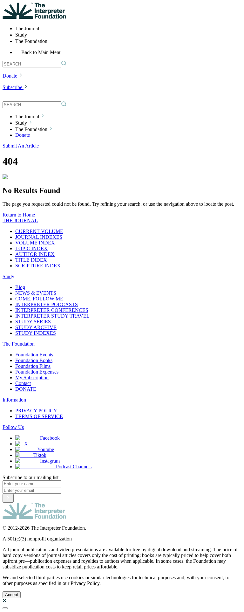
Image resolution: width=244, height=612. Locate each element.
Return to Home (19, 214)
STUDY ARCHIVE (36, 327)
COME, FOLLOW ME (39, 298)
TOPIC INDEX (31, 248)
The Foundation (19, 344)
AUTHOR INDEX (35, 254)
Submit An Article (21, 145)
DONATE (25, 389)
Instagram (50, 461)
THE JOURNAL (20, 220)
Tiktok (39, 455)
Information (14, 399)
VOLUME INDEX (35, 242)
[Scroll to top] (5, 608)
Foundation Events (34, 354)
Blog (20, 287)
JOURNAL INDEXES (38, 237)
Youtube (45, 449)
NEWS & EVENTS (35, 293)
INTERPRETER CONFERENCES (51, 310)
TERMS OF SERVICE (39, 416)
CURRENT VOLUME (39, 231)
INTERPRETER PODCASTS (46, 304)
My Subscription (32, 377)
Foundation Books (33, 360)
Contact (23, 383)
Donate (10, 76)
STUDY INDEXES (35, 333)
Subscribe (12, 87)
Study (8, 276)
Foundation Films (33, 366)
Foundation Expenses (36, 372)
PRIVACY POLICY (36, 410)
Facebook (50, 438)
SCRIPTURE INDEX (38, 265)
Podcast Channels (74, 466)
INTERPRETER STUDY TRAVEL (52, 316)
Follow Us (13, 427)
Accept (11, 594)
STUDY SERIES (33, 321)
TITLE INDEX (31, 260)
